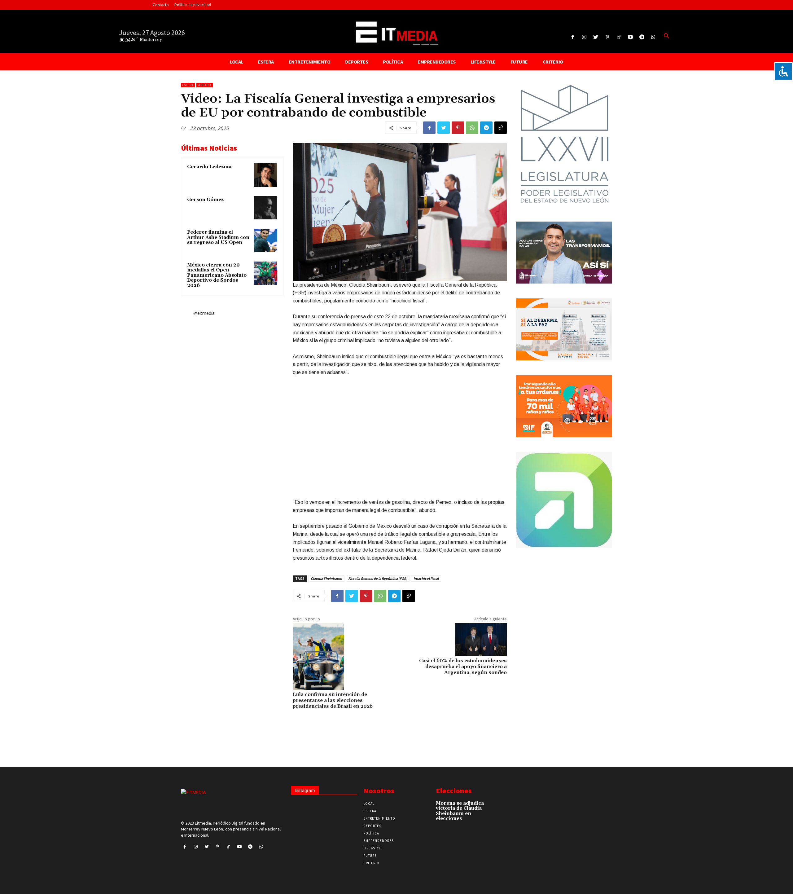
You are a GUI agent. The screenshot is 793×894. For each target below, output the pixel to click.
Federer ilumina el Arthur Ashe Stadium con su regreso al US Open (218, 237)
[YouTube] (630, 37)
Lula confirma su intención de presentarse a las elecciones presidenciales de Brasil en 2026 (333, 700)
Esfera (188, 85)
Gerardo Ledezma (209, 167)
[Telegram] (642, 37)
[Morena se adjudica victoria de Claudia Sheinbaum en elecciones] (495, 806)
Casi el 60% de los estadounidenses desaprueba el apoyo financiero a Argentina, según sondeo (463, 667)
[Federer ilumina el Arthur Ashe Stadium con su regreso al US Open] (265, 240)
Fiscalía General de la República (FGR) (377, 578)
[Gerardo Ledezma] (265, 175)
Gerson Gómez (205, 200)
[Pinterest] (607, 37)
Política (205, 85)
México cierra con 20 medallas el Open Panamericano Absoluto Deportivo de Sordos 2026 (217, 275)
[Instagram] (584, 37)
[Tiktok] (619, 37)
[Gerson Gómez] (265, 208)
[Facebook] (572, 37)
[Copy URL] (500, 127)
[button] (666, 36)
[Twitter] (596, 37)
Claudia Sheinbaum (326, 578)
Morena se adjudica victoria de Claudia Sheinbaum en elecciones (460, 811)
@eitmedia (204, 313)
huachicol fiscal (426, 578)
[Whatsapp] (653, 37)
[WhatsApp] (472, 127)
